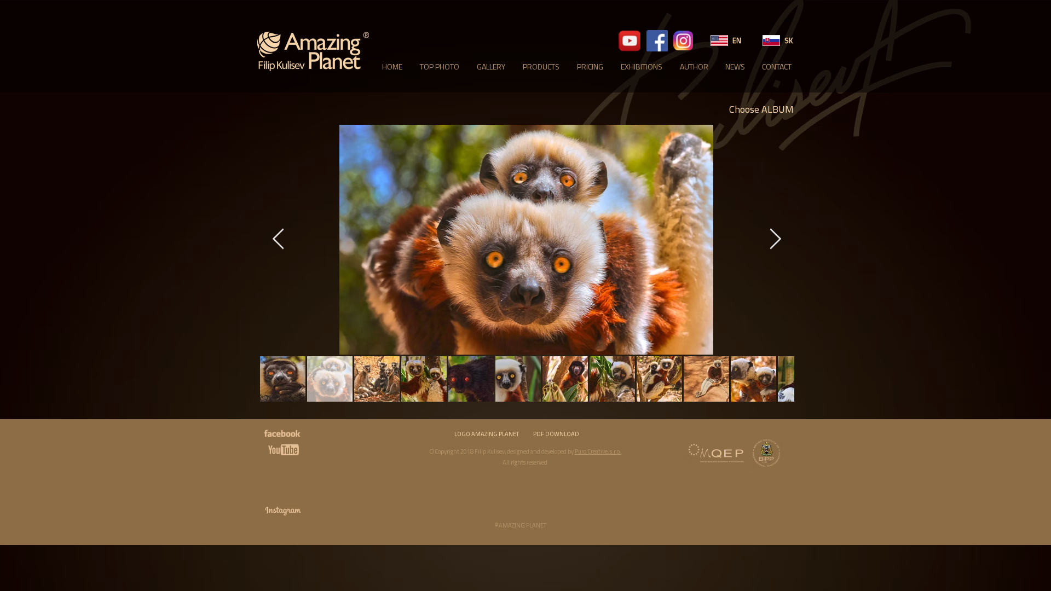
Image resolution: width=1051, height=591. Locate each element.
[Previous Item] (278, 239)
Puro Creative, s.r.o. (598, 451)
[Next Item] (775, 239)
